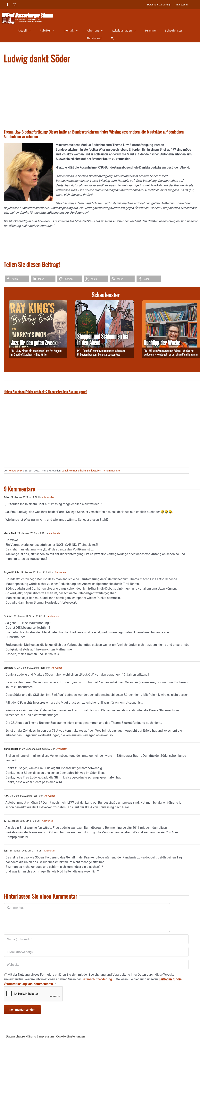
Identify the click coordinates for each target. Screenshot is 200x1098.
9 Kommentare (112, 470)
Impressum (46, 1036)
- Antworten (48, 497)
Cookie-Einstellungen (70, 1036)
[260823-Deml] (104, 302)
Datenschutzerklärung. (97, 979)
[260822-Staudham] (38, 302)
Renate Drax (15, 470)
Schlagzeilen (94, 470)
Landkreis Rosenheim (74, 470)
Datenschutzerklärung (21, 1036)
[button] (112, 38)
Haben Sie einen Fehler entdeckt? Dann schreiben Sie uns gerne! (45, 391)
